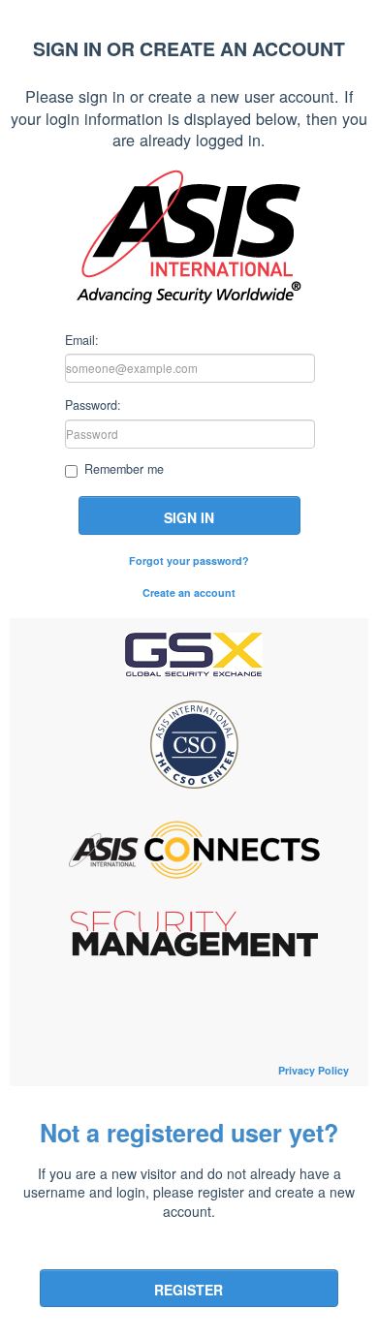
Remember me (124, 469)
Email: (82, 339)
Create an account (189, 592)
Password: (93, 404)
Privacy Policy (313, 1070)
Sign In (189, 517)
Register (188, 1289)
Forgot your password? (189, 560)
